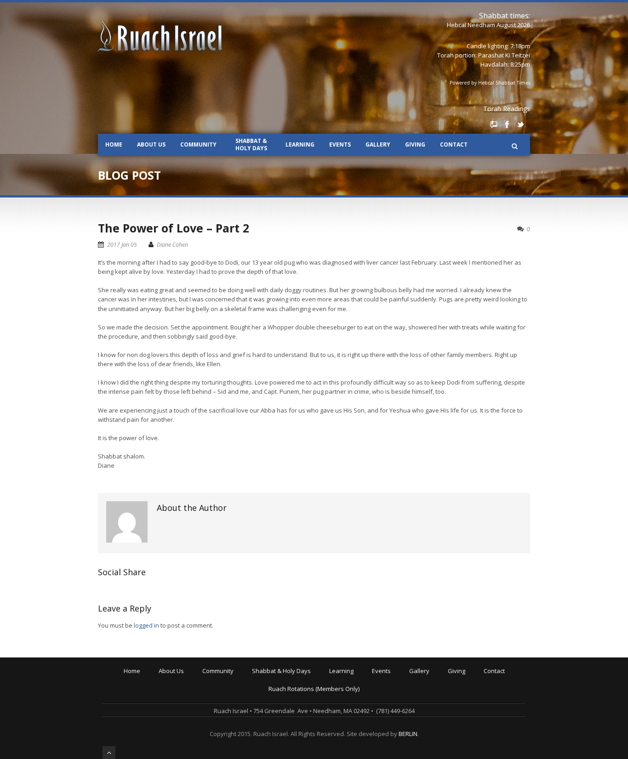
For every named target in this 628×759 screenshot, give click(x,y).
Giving (415, 144)
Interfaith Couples (229, 730)
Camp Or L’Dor (224, 698)
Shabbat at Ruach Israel (287, 678)
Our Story (173, 685)
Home (113, 144)
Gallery (377, 144)
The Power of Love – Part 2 (173, 228)
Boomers (216, 717)
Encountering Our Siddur (365, 704)
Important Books (354, 717)
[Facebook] (507, 124)
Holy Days (268, 685)
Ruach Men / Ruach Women (242, 723)
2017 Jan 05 (122, 245)
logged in (146, 625)
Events (340, 144)
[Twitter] (520, 124)
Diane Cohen (172, 245)
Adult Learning (351, 691)
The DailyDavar (275, 698)
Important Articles (355, 723)
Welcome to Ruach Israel (194, 678)
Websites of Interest (359, 730)
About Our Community (234, 678)
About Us (151, 144)
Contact (454, 144)
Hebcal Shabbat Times (504, 82)
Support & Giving (473, 678)
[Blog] (493, 124)
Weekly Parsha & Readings (291, 691)
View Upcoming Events (405, 678)
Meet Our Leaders (185, 698)
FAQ (165, 717)
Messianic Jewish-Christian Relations (382, 736)
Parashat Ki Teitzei (504, 55)
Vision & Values (182, 691)
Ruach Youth (221, 691)
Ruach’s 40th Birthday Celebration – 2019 (430, 685)
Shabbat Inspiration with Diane (297, 704)
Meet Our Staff (180, 704)
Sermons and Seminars (364, 698)
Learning (299, 144)
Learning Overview (357, 678)
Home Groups (223, 704)
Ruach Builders (470, 691)
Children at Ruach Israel (237, 685)
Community (198, 144)
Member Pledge (472, 685)
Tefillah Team (223, 736)
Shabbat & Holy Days (251, 144)
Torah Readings (506, 108)
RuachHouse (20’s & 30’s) (238, 711)
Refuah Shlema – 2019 (405, 691)
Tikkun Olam (221, 743)
